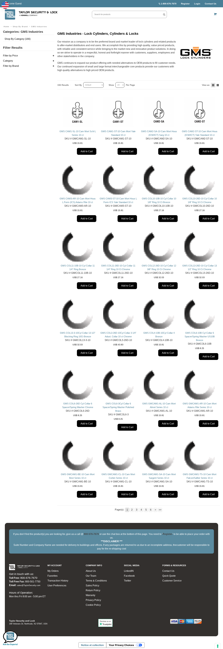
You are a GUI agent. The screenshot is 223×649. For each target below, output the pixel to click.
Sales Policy (92, 585)
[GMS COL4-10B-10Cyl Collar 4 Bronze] (159, 313)
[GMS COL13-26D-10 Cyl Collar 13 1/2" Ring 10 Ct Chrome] (199, 246)
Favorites (52, 575)
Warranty (90, 595)
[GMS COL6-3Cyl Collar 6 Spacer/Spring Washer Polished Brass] (118, 384)
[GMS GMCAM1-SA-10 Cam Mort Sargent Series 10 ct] (159, 455)
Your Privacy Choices (121, 645)
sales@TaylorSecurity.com (28, 585)
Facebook (129, 575)
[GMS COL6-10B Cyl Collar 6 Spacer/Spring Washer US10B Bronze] (199, 313)
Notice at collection (92, 645)
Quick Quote (169, 575)
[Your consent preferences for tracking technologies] (218, 646)
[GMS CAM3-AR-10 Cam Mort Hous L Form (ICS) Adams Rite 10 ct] (78, 179)
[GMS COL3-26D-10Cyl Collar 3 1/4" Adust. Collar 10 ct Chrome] (118, 313)
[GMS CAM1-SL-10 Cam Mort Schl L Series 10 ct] (78, 112)
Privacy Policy (93, 600)
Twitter (127, 580)
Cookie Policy (93, 605)
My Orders (53, 571)
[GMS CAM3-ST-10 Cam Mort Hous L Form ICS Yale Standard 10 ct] (118, 179)
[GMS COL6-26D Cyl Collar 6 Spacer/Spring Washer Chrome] (78, 384)
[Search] (164, 14)
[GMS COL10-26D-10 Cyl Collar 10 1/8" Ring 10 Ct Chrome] (199, 179)
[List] (217, 85)
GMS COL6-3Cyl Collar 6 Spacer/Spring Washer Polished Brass (118, 407)
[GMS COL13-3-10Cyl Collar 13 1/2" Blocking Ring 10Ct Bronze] (78, 313)
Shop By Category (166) (17, 39)
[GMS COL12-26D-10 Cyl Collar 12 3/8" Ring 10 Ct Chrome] (159, 246)
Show (111, 85)
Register (185, 3)
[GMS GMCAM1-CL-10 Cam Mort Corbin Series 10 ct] (118, 455)
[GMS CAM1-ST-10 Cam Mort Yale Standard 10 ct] (118, 112)
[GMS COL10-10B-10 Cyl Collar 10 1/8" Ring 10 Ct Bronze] (159, 179)
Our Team (91, 575)
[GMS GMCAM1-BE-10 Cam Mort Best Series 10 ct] (78, 455)
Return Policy (93, 590)
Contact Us (210, 3)
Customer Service (172, 580)
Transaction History (57, 580)
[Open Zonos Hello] (5, 5)
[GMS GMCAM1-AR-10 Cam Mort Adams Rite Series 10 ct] (199, 384)
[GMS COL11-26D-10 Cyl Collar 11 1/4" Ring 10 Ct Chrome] (118, 246)
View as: (206, 85)
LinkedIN (129, 571)
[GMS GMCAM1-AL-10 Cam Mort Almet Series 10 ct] (159, 384)
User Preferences (56, 585)
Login (197, 3)
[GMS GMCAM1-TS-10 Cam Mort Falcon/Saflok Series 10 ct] (199, 455)
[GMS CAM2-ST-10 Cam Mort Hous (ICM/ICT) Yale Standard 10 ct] (199, 112)
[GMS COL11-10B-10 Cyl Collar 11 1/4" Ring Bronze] (78, 246)
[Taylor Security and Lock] (30, 14)
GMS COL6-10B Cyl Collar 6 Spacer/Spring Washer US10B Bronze (200, 336)
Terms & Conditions (96, 580)
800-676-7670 (28, 577)
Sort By (78, 85)
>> (160, 509)
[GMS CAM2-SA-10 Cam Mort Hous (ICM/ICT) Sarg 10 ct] (159, 112)
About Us (91, 571)
